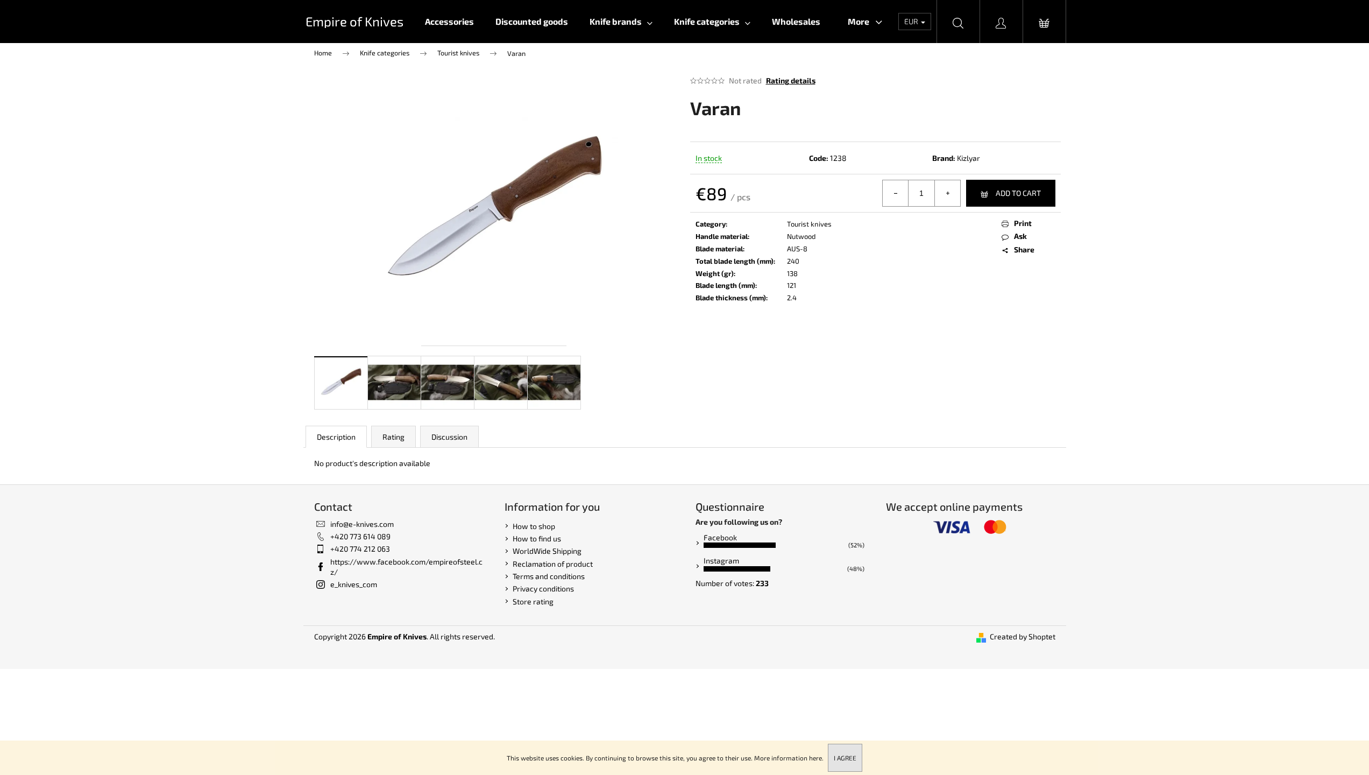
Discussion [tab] (449, 436)
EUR (912, 21)
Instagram (721, 560)
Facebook (720, 537)
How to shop (534, 526)
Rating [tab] (393, 436)
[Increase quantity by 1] (947, 193)
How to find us (537, 538)
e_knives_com (353, 584)
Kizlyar (968, 158)
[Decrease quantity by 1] (896, 193)
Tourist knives (809, 224)
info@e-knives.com (362, 524)
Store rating (533, 601)
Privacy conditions (543, 588)
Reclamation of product (553, 563)
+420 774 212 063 (360, 548)
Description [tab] (336, 436)
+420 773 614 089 (360, 536)
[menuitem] (449, 21)
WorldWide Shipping (547, 550)
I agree (845, 758)
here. (816, 758)
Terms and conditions (549, 576)
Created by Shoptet (1022, 636)
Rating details (790, 80)
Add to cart (1018, 193)
